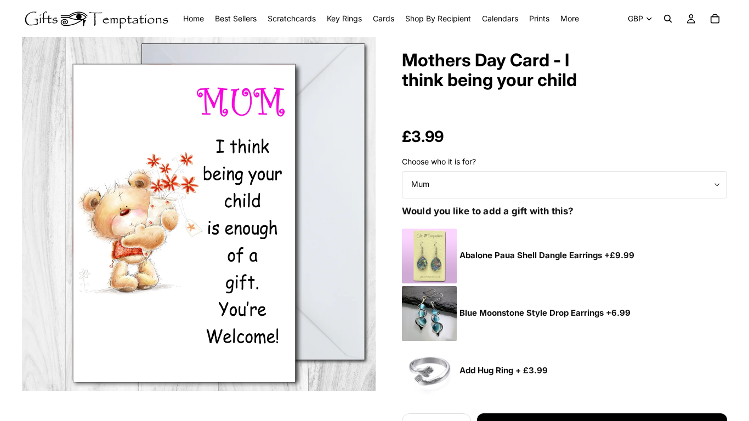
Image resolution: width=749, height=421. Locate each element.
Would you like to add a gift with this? (488, 211)
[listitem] (570, 18)
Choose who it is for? (439, 161)
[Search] (668, 19)
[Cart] (715, 19)
